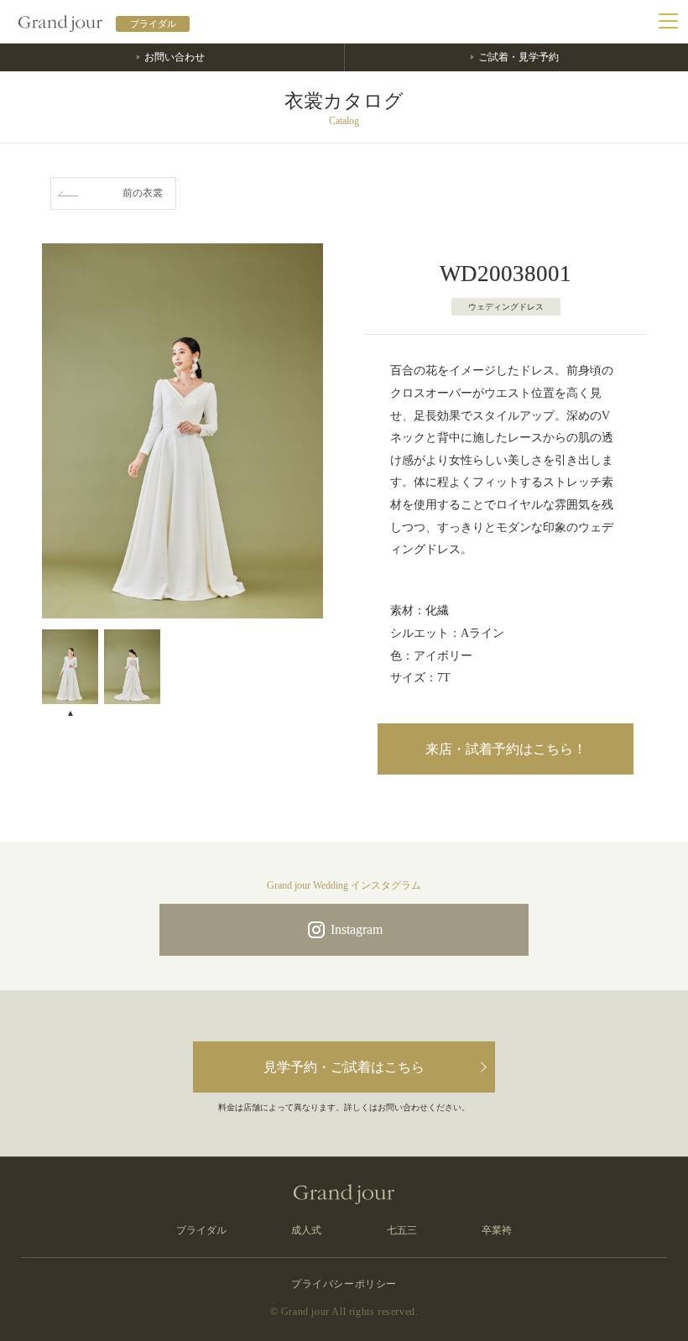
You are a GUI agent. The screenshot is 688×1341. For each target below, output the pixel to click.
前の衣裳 (142, 193)
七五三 (402, 1230)
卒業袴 (497, 1230)
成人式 (306, 1230)
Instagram (357, 929)
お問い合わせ (174, 57)
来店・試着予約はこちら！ (505, 749)
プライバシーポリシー (344, 1284)
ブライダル (201, 1230)
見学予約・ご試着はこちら (344, 1067)
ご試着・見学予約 (518, 57)
